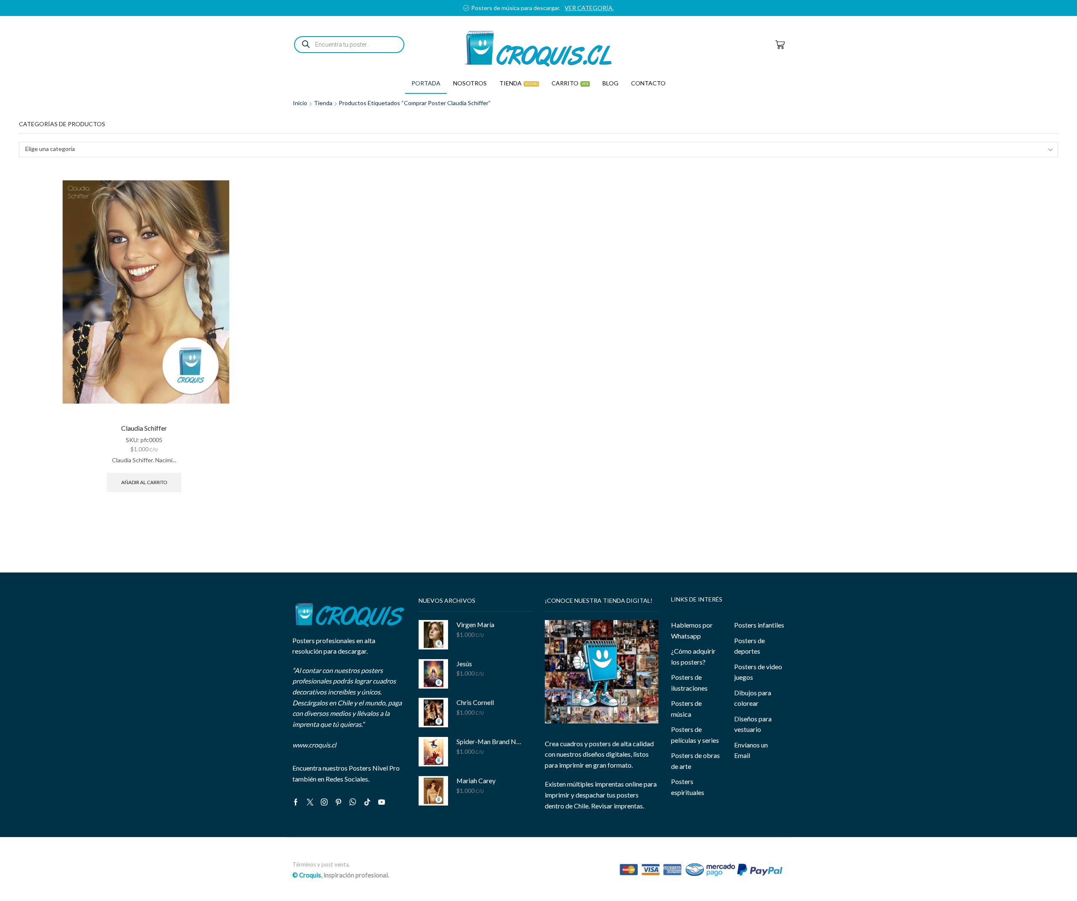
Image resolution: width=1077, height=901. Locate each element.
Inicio (300, 102)
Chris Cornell (475, 702)
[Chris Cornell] (433, 712)
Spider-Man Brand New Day (489, 741)
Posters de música (686, 708)
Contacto (648, 83)
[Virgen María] (433, 634)
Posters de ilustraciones (689, 682)
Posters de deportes (749, 645)
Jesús (464, 664)
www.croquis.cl (314, 745)
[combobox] (538, 149)
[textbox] (532, 149)
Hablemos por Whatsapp (692, 630)
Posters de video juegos (758, 671)
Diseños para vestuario (753, 724)
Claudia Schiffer (144, 428)
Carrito (570, 83)
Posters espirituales (687, 786)
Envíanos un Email (751, 750)
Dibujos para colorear (752, 698)
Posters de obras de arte (695, 760)
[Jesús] (433, 674)
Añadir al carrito (144, 482)
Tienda (518, 83)
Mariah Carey (476, 780)
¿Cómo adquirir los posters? (693, 656)
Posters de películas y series (695, 734)
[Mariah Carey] (433, 791)
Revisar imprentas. (617, 806)
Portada (425, 83)
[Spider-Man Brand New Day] (433, 751)
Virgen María (475, 624)
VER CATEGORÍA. (589, 7)
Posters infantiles (759, 625)
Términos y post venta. (321, 864)
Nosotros (470, 83)
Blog (610, 83)
